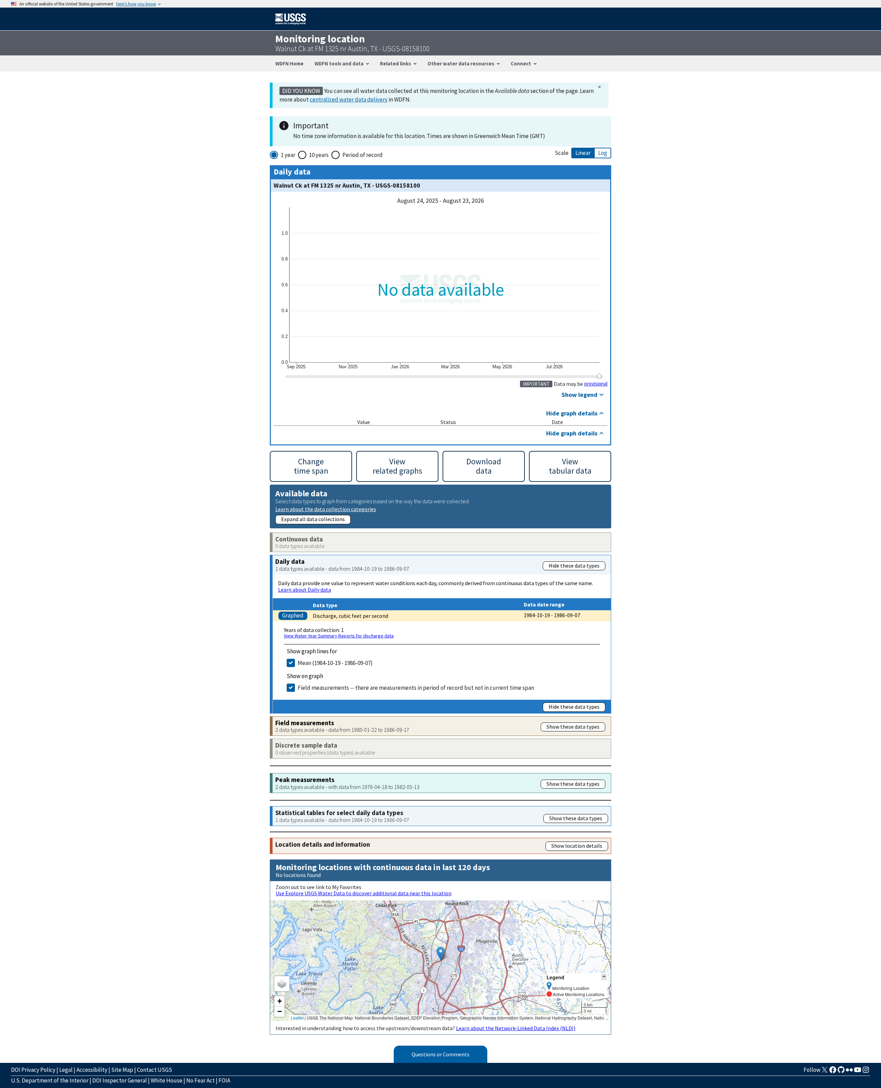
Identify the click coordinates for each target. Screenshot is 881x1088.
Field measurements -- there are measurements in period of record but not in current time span (416, 687)
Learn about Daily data (304, 589)
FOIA (224, 1080)
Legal (66, 1070)
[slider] (599, 375)
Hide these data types (574, 565)
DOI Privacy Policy (33, 1070)
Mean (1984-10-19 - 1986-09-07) (335, 663)
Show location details (576, 845)
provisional (595, 384)
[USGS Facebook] (833, 1072)
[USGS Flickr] (849, 1072)
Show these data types (572, 726)
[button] (440, 954)
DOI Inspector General (119, 1080)
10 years (319, 155)
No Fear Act (200, 1080)
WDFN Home (289, 63)
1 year (288, 155)
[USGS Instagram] (866, 1072)
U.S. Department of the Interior (49, 1080)
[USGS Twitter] (824, 1072)
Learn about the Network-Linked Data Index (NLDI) (515, 1028)
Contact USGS (154, 1070)
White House (166, 1080)
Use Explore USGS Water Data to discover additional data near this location (364, 893)
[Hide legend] (604, 977)
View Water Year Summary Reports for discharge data (339, 636)
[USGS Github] (841, 1072)
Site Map (122, 1070)
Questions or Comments (440, 1054)
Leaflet (297, 1018)
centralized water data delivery (349, 99)
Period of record (362, 155)
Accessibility (91, 1070)
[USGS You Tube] (857, 1072)
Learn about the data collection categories (325, 509)
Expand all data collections (313, 519)
